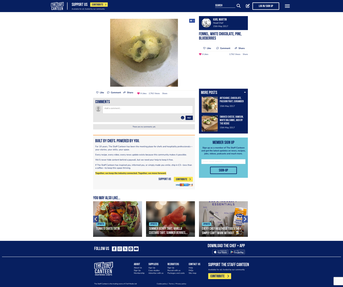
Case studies (154, 270)
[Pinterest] (130, 248)
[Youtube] (136, 248)
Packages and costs (176, 273)
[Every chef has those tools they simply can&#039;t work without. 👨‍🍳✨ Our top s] (223, 219)
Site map (192, 273)
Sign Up (137, 270)
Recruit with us (173, 270)
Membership (139, 273)
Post (189, 118)
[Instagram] (119, 248)
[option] (144, 53)
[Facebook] (114, 248)
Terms (171, 284)
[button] (223, 93)
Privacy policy (181, 284)
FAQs (191, 270)
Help (191, 267)
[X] (125, 248)
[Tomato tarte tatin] (117, 219)
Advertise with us (155, 273)
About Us (138, 267)
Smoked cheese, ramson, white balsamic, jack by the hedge (231, 120)
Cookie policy (162, 284)
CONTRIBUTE (97, 4)
